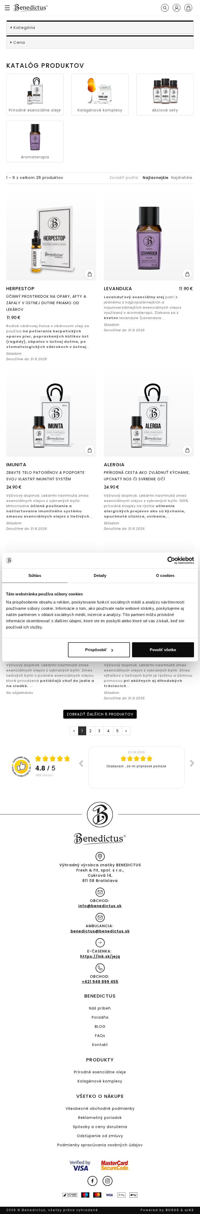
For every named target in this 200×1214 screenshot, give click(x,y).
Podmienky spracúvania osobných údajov (100, 1145)
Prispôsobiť (96, 650)
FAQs (100, 1035)
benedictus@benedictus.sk (100, 931)
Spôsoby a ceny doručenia (100, 1126)
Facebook (92, 1181)
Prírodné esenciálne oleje (100, 1072)
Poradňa (100, 1017)
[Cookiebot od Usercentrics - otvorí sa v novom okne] (171, 560)
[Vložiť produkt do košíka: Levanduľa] (187, 274)
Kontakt (100, 1044)
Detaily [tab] (100, 575)
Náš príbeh (100, 1008)
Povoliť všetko (163, 650)
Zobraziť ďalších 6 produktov (100, 714)
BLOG (100, 1026)
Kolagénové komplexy (100, 1081)
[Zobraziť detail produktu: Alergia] (149, 411)
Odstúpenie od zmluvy (100, 1135)
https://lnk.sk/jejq (100, 956)
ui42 (189, 1210)
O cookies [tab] (165, 575)
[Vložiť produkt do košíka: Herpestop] (89, 274)
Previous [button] (80, 763)
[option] (136, 767)
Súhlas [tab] (34, 575)
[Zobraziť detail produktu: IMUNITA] (51, 411)
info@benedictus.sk (100, 905)
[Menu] (9, 7)
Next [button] (192, 763)
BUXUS (172, 1210)
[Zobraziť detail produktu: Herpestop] (51, 235)
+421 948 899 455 (100, 981)
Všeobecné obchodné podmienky (100, 1108)
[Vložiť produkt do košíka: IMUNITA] (89, 450)
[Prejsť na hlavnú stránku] (31, 8)
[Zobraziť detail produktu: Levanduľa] (149, 235)
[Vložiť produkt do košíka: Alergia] (187, 450)
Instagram (108, 1181)
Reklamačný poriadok (100, 1117)
